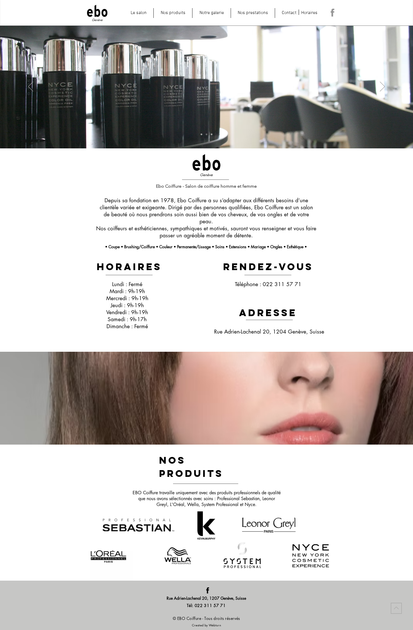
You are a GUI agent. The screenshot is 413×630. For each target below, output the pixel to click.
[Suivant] (382, 87)
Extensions (237, 246)
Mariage (258, 246)
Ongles (276, 246)
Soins (219, 246)
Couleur (166, 246)
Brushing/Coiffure (139, 246)
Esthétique (296, 246)
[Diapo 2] (206, 134)
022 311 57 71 (282, 284)
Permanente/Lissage (194, 246)
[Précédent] (30, 87)
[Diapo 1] (201, 134)
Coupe (114, 246)
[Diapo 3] (211, 134)
